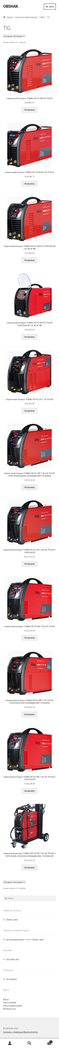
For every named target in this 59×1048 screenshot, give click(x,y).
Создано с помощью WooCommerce (20, 1032)
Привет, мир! (12, 919)
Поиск (29, 1043)
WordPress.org (9, 1008)
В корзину (30, 109)
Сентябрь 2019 (12, 959)
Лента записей (9, 1002)
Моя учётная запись (10, 1043)
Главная (9, 17)
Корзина (45, 1041)
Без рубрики (11, 979)
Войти (6, 999)
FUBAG (42, 17)
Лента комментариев (12, 1005)
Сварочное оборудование (26, 17)
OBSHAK (10, 6)
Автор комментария (15, 939)
